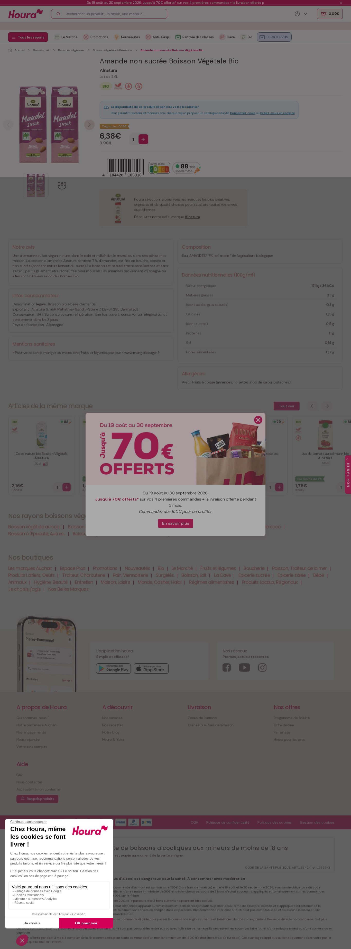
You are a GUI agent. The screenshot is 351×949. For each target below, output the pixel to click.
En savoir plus (175, 523)
